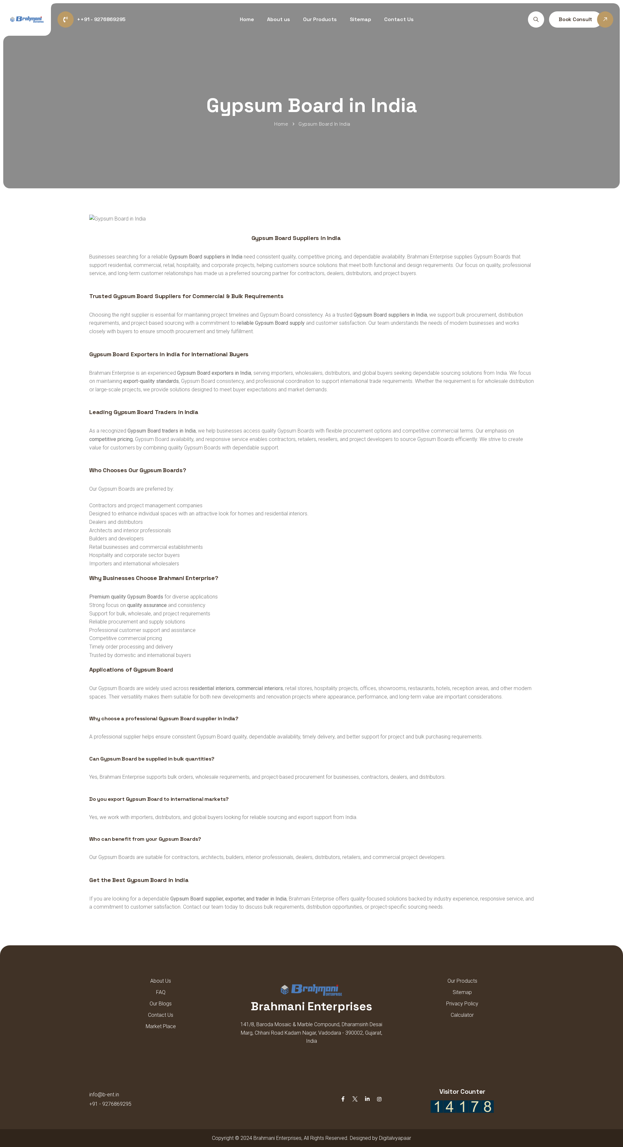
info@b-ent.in (104, 1094)
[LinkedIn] (367, 1099)
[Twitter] (355, 1099)
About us (278, 19)
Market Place (161, 1026)
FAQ (160, 992)
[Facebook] (343, 1099)
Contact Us (399, 19)
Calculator (462, 1015)
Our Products (320, 19)
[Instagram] (379, 1099)
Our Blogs (161, 1004)
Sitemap (360, 19)
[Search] (536, 19)
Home (247, 19)
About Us (160, 981)
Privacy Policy (462, 1004)
